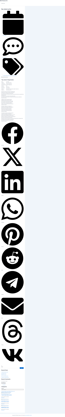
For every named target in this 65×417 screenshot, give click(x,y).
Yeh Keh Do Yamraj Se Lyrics (5, 377)
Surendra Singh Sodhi (14, 75)
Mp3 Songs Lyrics (4, 0)
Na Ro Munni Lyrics (3, 373)
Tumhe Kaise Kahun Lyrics (6, 394)
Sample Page (3, 3)
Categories (2, 388)
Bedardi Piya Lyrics (3, 374)
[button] (12, 134)
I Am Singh (4, 75)
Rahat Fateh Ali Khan (8, 75)
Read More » (3, 397)
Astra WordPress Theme (28, 415)
